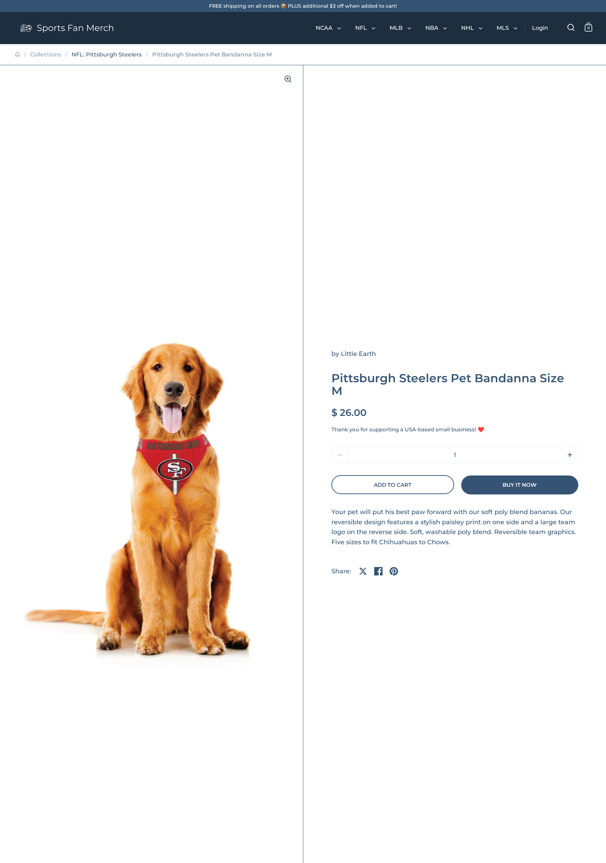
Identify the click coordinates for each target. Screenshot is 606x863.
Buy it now (520, 485)
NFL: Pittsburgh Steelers (107, 54)
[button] (569, 455)
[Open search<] (571, 27)
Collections (45, 54)
